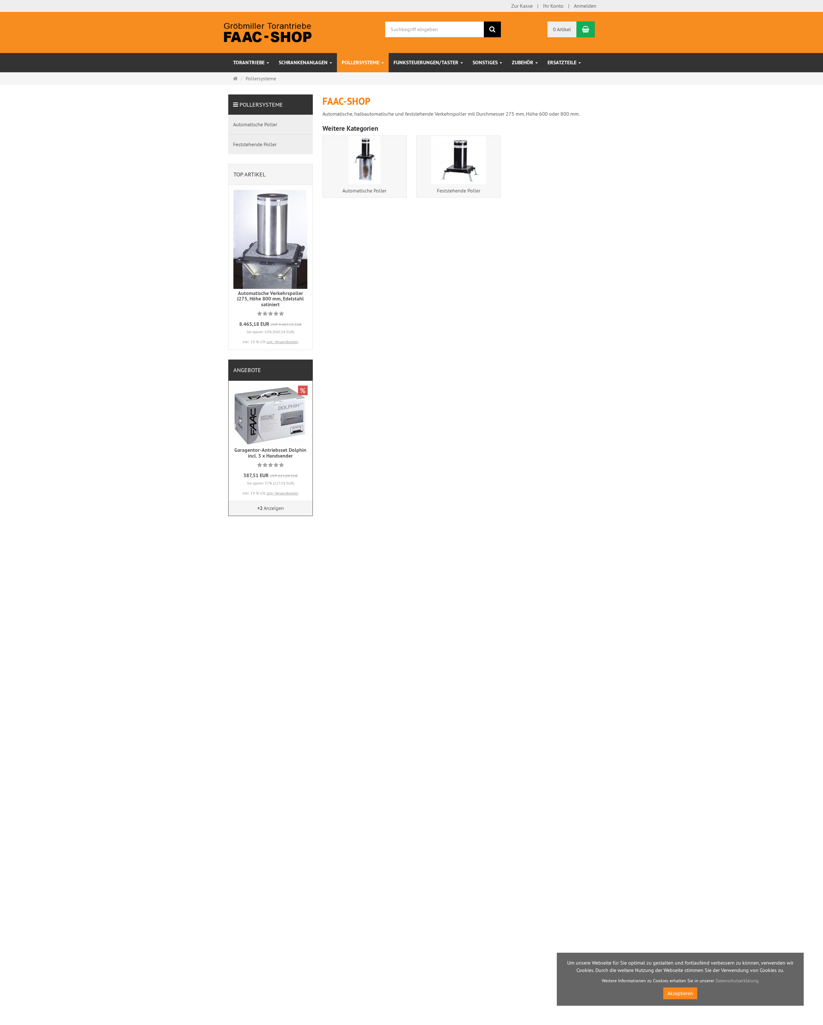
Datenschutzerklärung (737, 981)
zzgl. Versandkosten (282, 341)
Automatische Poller (364, 190)
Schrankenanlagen (304, 62)
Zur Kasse (522, 6)
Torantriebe (249, 62)
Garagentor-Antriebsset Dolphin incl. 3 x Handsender (270, 453)
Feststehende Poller (458, 190)
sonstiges (486, 62)
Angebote (247, 370)
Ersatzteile (562, 62)
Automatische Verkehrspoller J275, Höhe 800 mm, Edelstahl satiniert (270, 299)
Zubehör (523, 62)
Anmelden (585, 6)
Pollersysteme (361, 62)
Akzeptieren (680, 993)
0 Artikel (562, 29)
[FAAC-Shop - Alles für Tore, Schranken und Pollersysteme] (267, 32)
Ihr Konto (553, 6)
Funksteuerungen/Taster (426, 62)
